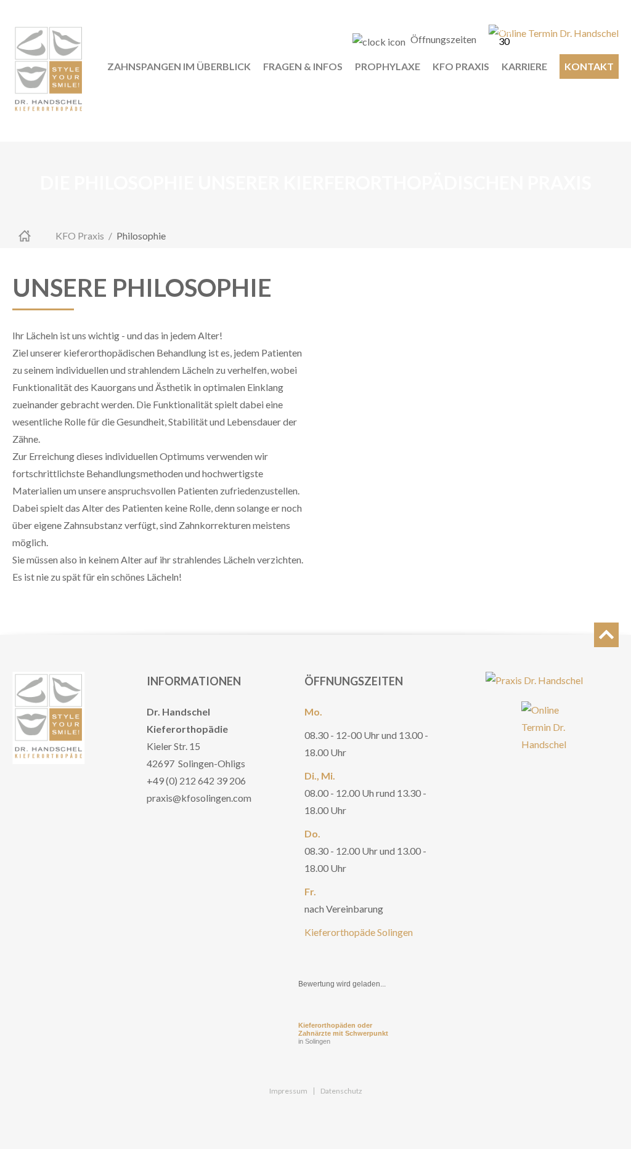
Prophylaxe (387, 66)
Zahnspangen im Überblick (179, 66)
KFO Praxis (461, 66)
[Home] (48, 71)
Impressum (288, 1090)
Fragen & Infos (303, 66)
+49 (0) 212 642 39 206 (196, 780)
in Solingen (343, 1033)
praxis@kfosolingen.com (199, 798)
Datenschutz (341, 1090)
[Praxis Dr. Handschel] (534, 680)
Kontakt (589, 66)
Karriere (524, 66)
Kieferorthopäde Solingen (358, 932)
